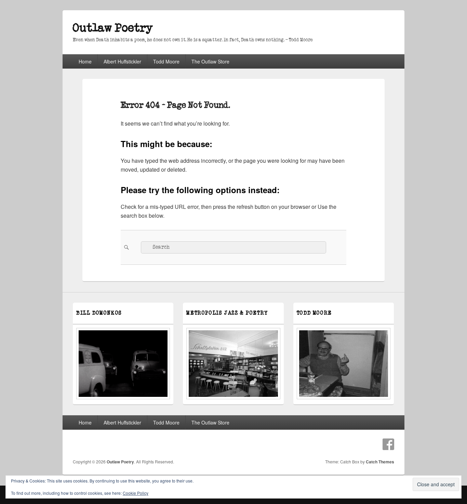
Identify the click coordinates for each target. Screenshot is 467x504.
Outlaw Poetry (113, 28)
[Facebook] (388, 444)
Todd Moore (166, 61)
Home (85, 61)
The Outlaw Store (210, 61)
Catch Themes (380, 462)
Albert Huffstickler (122, 61)
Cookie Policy (135, 493)
